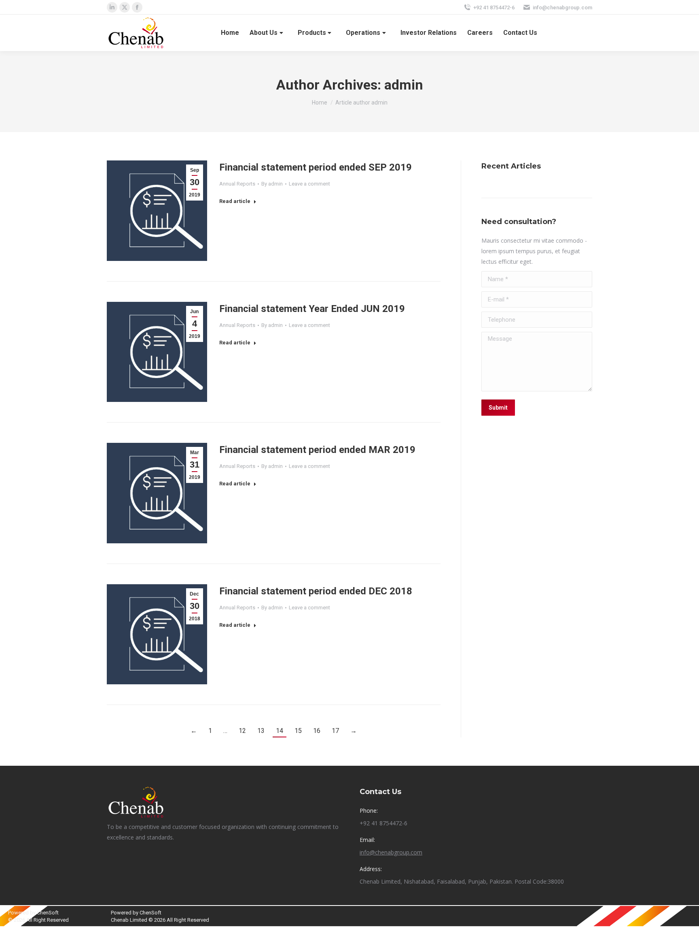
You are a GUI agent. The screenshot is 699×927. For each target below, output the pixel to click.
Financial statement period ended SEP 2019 (315, 167)
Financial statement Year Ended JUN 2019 (312, 308)
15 (298, 731)
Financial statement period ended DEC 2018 (315, 591)
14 (279, 731)
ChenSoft (48, 913)
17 (335, 731)
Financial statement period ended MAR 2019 (317, 449)
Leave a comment (309, 184)
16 (316, 731)
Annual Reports (237, 184)
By (272, 184)
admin (403, 85)
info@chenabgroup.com (562, 7)
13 (261, 731)
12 (242, 731)
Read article (234, 201)
